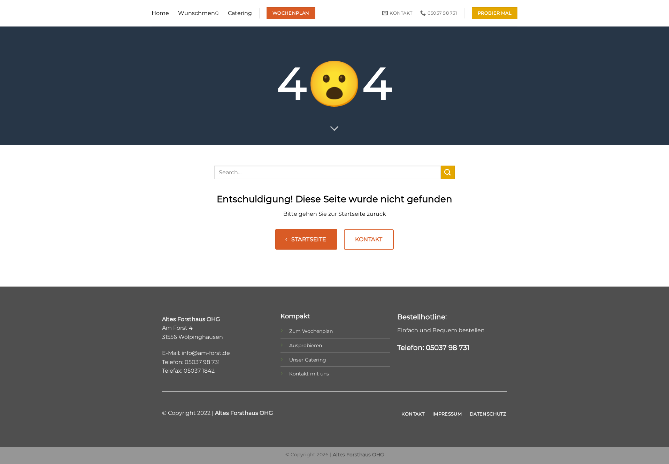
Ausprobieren (305, 345)
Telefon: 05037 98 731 (433, 347)
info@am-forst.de (206, 353)
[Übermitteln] (448, 172)
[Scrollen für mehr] (334, 129)
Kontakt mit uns (309, 374)
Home (160, 13)
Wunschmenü (198, 13)
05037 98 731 (202, 362)
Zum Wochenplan (311, 331)
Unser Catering (307, 360)
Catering (240, 13)
